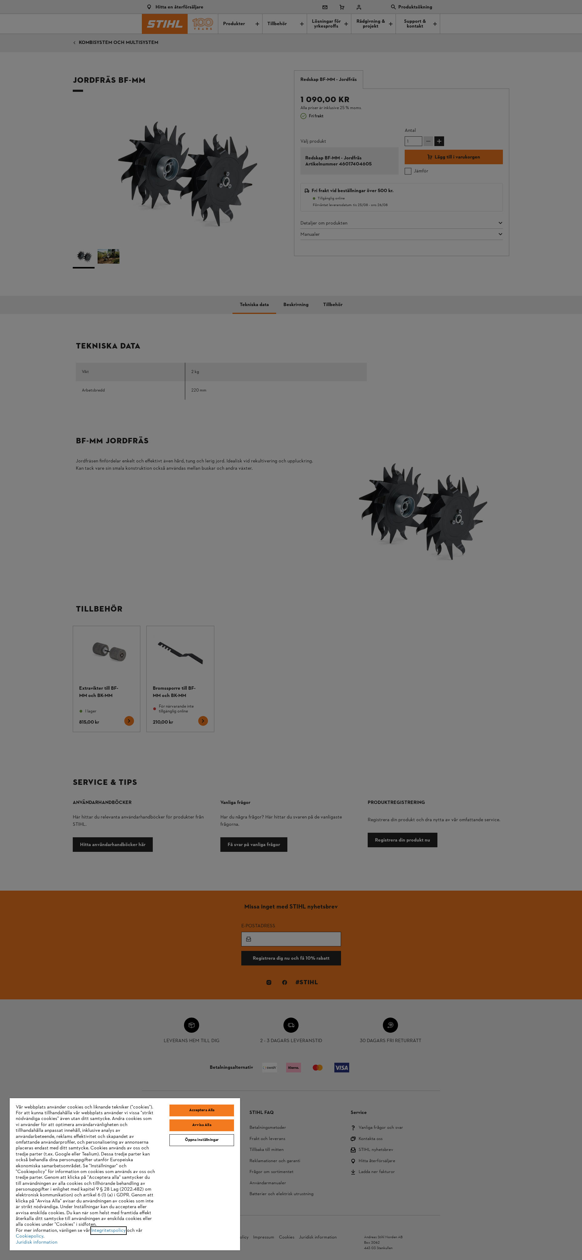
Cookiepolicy (29, 1236)
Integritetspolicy (108, 1230)
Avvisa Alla (201, 1125)
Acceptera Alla (202, 1110)
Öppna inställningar (202, 1140)
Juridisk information (36, 1242)
